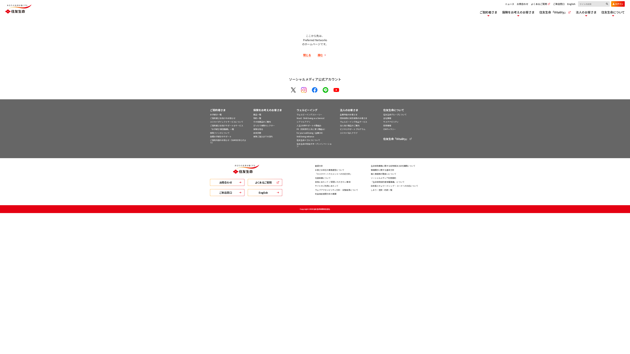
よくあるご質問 (539, 4)
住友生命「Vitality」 (396, 138)
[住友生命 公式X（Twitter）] (293, 90)
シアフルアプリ (303, 121)
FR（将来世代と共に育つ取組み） (311, 129)
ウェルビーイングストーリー (309, 114)
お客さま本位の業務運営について (329, 169)
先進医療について (323, 178)
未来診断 (257, 132)
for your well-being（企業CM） (310, 132)
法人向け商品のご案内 (349, 125)
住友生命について (393, 110)
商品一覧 (257, 114)
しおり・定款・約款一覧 (381, 189)
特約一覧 (257, 118)
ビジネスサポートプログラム (352, 129)
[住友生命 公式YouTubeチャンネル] (336, 90)
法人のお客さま (349, 110)
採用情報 (387, 125)
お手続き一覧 (216, 114)
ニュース (509, 4)
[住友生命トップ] (246, 172)
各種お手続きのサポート (220, 136)
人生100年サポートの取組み (309, 125)
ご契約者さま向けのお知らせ (222, 118)
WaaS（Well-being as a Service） (311, 118)
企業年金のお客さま (348, 114)
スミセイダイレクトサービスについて (226, 121)
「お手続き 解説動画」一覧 (222, 129)
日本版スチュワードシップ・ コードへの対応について (394, 185)
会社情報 (387, 118)
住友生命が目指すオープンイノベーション (314, 145)
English (571, 4)
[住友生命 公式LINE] (325, 90)
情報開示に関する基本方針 (382, 169)
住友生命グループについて (395, 114)
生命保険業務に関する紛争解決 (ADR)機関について (393, 165)
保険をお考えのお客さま (267, 110)
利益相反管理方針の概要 (325, 193)
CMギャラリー (389, 129)
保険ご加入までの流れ (263, 136)
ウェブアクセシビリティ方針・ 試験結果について (336, 189)
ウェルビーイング (307, 110)
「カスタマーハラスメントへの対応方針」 (333, 173)
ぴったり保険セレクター (264, 125)
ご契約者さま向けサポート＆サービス (226, 125)
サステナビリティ (391, 121)
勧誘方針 (319, 165)
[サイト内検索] (594, 4)
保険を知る (258, 129)
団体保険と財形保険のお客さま (353, 118)
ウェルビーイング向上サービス (353, 121)
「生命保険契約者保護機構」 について (387, 181)
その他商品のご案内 (262, 121)
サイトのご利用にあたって (326, 185)
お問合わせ (522, 4)
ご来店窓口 (559, 4)
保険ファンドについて (220, 132)
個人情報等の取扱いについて (383, 173)
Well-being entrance (305, 136)
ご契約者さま (218, 110)
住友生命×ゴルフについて (308, 140)
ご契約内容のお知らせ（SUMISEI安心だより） (228, 141)
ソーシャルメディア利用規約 (383, 178)
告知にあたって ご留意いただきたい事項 (332, 181)
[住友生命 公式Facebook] (314, 90)
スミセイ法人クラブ (348, 132)
